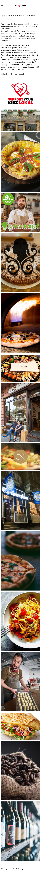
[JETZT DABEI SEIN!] (20, 212)
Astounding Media (13, 869)
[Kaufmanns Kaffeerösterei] (20, 770)
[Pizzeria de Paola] (20, 323)
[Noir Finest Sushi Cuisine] (20, 368)
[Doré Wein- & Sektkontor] (20, 831)
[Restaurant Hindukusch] (20, 412)
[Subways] (20, 726)
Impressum (24, 869)
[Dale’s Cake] (20, 262)
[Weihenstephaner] (20, 500)
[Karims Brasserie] (20, 456)
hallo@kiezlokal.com (16, 69)
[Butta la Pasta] (20, 621)
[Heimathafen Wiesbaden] (20, 681)
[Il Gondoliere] (20, 561)
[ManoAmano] (20, 162)
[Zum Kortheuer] (20, 120)
